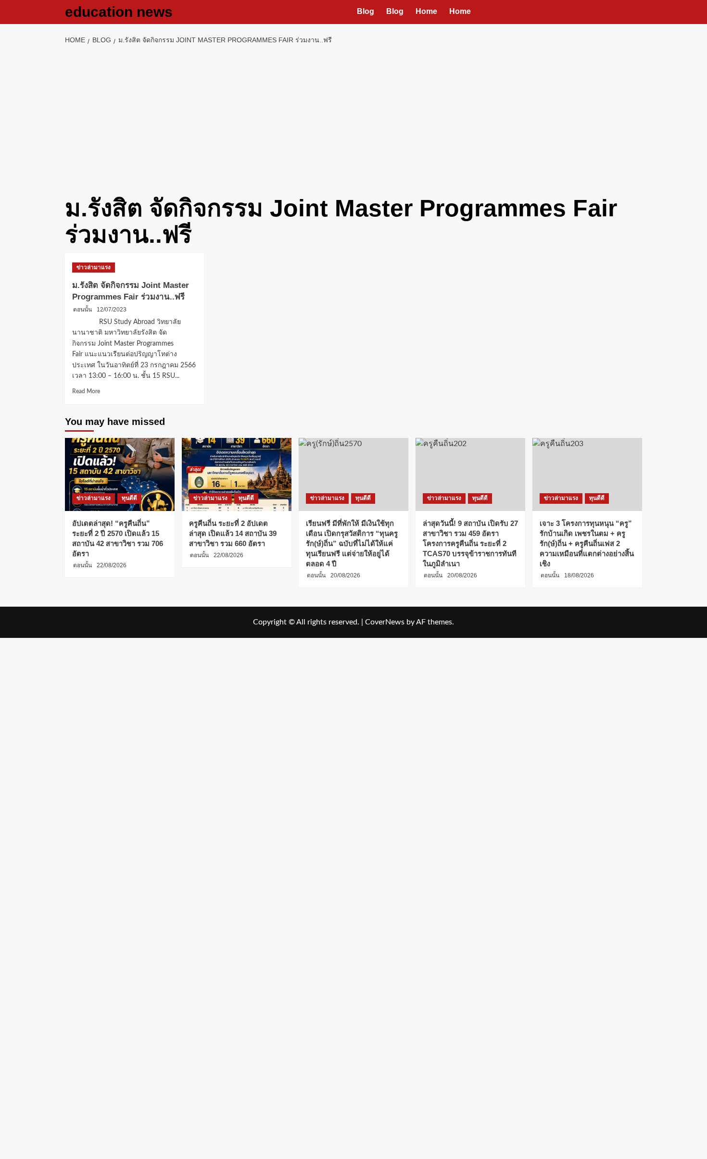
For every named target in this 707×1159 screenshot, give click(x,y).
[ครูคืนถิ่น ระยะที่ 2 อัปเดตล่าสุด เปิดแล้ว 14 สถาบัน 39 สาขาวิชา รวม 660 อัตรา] (236, 474)
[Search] (636, 12)
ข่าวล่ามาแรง (93, 267)
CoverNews (384, 622)
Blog (365, 11)
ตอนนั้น (82, 309)
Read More (86, 391)
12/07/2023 (111, 309)
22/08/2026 (111, 565)
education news (119, 12)
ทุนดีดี (129, 498)
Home (426, 11)
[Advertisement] (353, 118)
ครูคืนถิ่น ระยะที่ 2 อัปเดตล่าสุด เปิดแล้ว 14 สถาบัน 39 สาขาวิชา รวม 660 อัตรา (233, 533)
